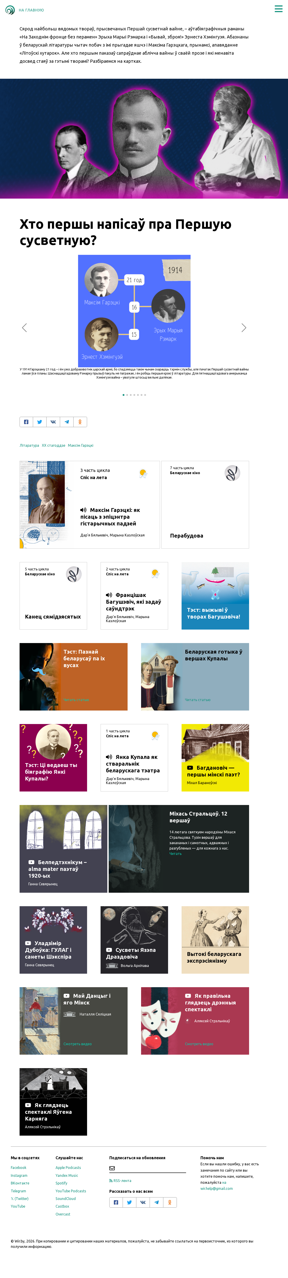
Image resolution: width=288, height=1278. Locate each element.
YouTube (18, 1206)
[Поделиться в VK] (53, 422)
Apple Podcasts (68, 1168)
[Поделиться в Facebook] (26, 422)
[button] (279, 8)
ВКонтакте (20, 1183)
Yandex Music (67, 1175)
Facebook (18, 1168)
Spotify (61, 1183)
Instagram (19, 1175)
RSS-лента (122, 1181)
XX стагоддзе (53, 445)
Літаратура (29, 445)
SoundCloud (66, 1199)
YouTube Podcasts (71, 1191)
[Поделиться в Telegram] (67, 422)
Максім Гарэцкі (80, 445)
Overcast (63, 1214)
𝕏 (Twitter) (20, 1199)
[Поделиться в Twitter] (40, 422)
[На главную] (10, 10)
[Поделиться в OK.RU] (80, 422)
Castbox (62, 1206)
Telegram (18, 1191)
